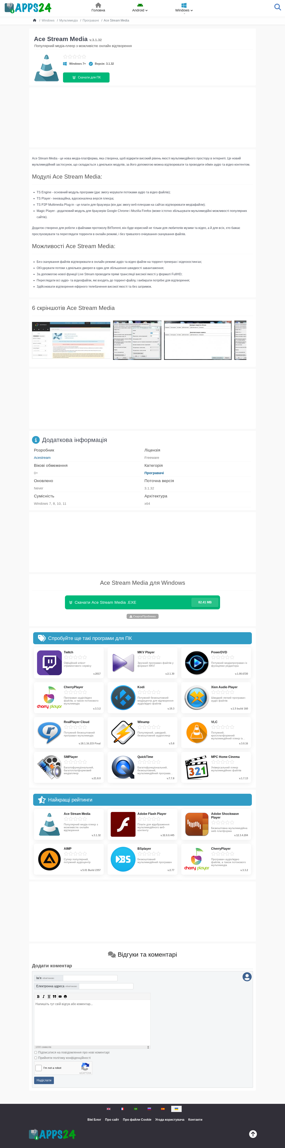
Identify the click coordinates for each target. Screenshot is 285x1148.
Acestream (42, 458)
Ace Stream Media (77, 813)
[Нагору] (253, 1135)
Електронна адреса (56, 986)
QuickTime (145, 756)
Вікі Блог (94, 1119)
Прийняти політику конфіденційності (64, 1057)
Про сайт (112, 1119)
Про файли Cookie (137, 1119)
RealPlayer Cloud (76, 722)
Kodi (140, 687)
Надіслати (44, 1080)
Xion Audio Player (224, 687)
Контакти (195, 1119)
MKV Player (146, 652)
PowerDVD (219, 652)
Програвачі (154, 473)
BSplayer (144, 848)
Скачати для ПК (89, 77)
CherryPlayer (73, 687)
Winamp (143, 722)
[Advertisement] (142, 117)
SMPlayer (71, 756)
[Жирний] (38, 996)
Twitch (68, 652)
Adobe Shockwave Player (225, 815)
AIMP (68, 848)
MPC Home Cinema (225, 756)
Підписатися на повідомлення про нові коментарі (74, 1052)
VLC (214, 722)
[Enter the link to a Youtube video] (60, 996)
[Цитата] (54, 996)
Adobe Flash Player (151, 813)
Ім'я (45, 978)
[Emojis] (65, 996)
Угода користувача (169, 1119)
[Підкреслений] (49, 996)
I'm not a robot (52, 1067)
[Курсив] (43, 996)
